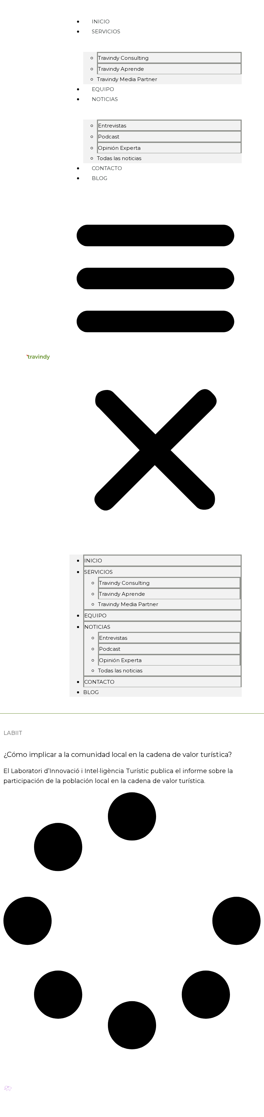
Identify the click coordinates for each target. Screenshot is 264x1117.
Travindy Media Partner (127, 79)
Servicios (106, 31)
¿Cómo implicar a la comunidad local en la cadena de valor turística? (117, 754)
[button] (155, 364)
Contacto (99, 682)
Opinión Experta (119, 148)
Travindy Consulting (123, 58)
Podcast (108, 136)
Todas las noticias (120, 670)
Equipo (95, 615)
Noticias (105, 99)
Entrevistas (112, 125)
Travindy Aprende (121, 69)
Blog (99, 178)
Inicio (93, 560)
